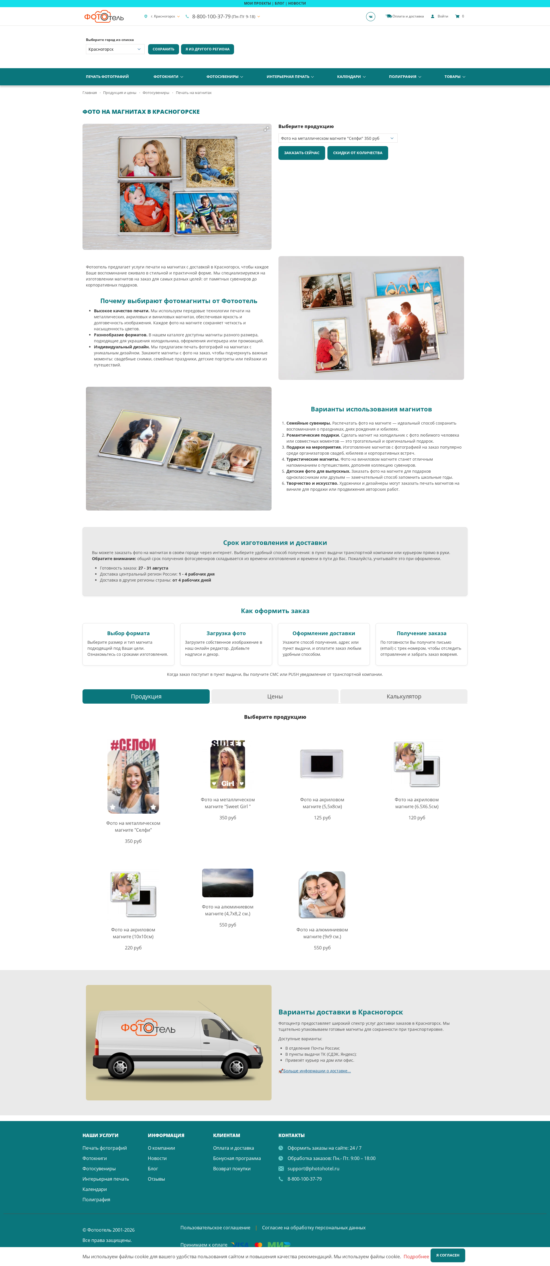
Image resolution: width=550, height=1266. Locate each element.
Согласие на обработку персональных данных (314, 1227)
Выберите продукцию (306, 126)
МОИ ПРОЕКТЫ (257, 3)
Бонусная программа (237, 1158)
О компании (161, 1148)
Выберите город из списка (110, 39)
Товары (453, 76)
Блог (153, 1168)
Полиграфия (403, 76)
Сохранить (163, 49)
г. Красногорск (163, 16)
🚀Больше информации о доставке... (314, 1070)
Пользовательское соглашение (215, 1227)
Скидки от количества (357, 152)
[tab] (146, 696)
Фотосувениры (223, 76)
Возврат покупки (232, 1168)
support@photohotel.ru (313, 1168)
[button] (266, 129)
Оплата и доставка (233, 1148)
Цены (275, 696)
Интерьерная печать (288, 76)
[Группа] (372, 16)
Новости (157, 1158)
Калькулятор (404, 696)
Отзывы (156, 1179)
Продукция (146, 696)
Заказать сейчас (301, 152)
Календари (349, 76)
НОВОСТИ (297, 3)
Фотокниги (166, 76)
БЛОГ (279, 3)
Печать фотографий (107, 76)
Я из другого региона (207, 49)
